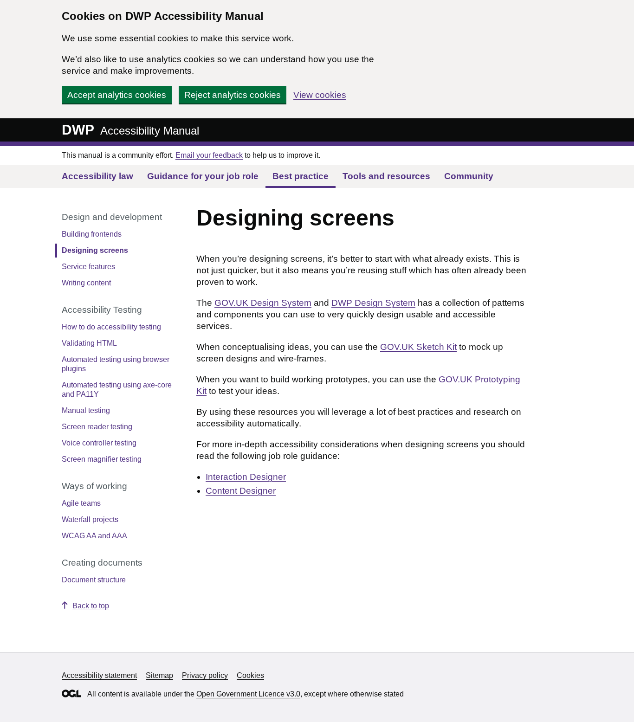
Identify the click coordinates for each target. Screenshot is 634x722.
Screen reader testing (97, 427)
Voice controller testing (99, 443)
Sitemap (159, 675)
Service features (88, 267)
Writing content (86, 283)
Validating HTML (89, 343)
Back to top (90, 606)
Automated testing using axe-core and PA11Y (117, 389)
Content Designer (241, 491)
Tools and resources (386, 176)
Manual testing (86, 410)
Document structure (94, 580)
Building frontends (92, 234)
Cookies (250, 675)
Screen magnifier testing (102, 459)
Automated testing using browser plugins (115, 364)
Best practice (300, 176)
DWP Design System (373, 303)
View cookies (319, 94)
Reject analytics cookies (232, 95)
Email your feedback (209, 155)
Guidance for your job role (203, 176)
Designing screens (95, 250)
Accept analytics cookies (116, 95)
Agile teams (81, 503)
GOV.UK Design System (262, 303)
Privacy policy (205, 675)
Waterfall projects (90, 519)
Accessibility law (97, 176)
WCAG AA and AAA (94, 536)
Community (468, 176)
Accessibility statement (99, 675)
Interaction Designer (246, 477)
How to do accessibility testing (111, 327)
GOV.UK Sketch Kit (418, 347)
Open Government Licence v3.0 (248, 694)
